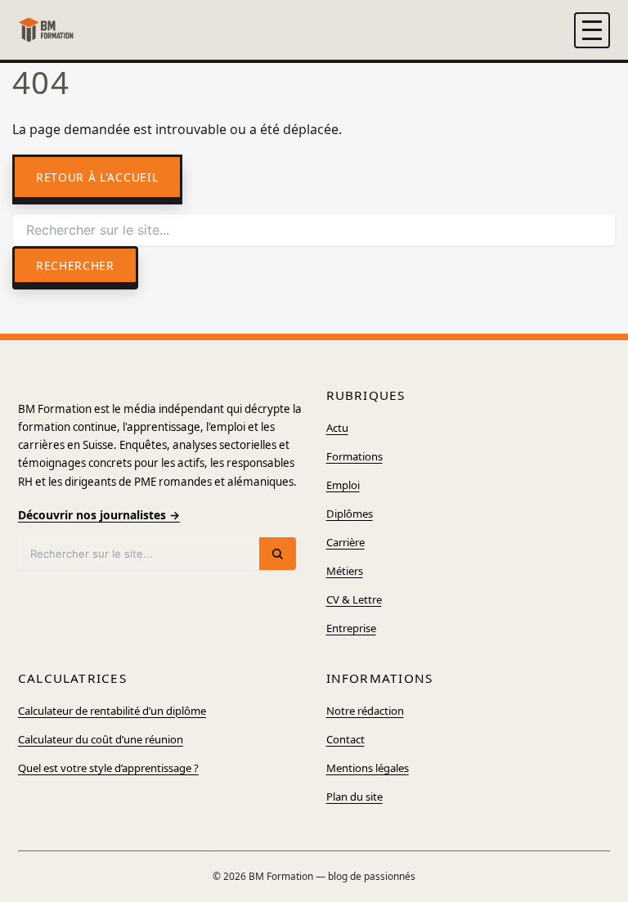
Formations (354, 456)
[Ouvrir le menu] (592, 30)
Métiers (344, 570)
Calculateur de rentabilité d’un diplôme (112, 710)
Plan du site (354, 796)
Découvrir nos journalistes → (99, 515)
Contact (345, 739)
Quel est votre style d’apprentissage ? (108, 768)
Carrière (345, 542)
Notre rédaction (365, 710)
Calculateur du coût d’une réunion (100, 739)
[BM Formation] (46, 29)
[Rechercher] (277, 553)
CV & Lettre (354, 599)
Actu (337, 427)
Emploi (343, 485)
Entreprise (351, 628)
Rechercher (75, 265)
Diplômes (349, 513)
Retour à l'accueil (97, 177)
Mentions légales (367, 768)
